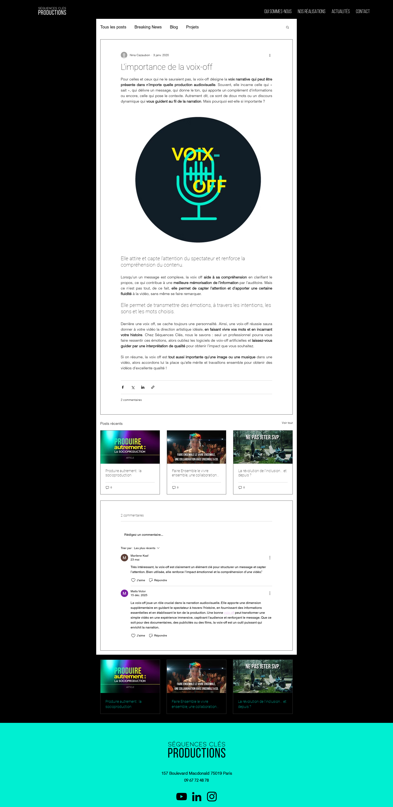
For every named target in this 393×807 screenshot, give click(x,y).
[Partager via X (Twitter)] (133, 387)
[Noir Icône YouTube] (181, 796)
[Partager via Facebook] (123, 387)
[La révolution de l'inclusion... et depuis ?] (262, 447)
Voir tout (287, 423)
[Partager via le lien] (153, 387)
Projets (192, 27)
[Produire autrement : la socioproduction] (130, 447)
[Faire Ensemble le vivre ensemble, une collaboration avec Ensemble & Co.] (196, 447)
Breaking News (148, 27)
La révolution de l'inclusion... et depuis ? (262, 473)
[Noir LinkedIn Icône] (196, 796)
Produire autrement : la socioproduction (123, 473)
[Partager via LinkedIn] (143, 387)
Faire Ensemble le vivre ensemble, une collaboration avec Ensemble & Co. (194, 473)
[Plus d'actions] (269, 55)
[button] (287, 27)
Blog (174, 27)
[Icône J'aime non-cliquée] (133, 580)
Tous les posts (113, 27)
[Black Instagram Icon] (211, 796)
